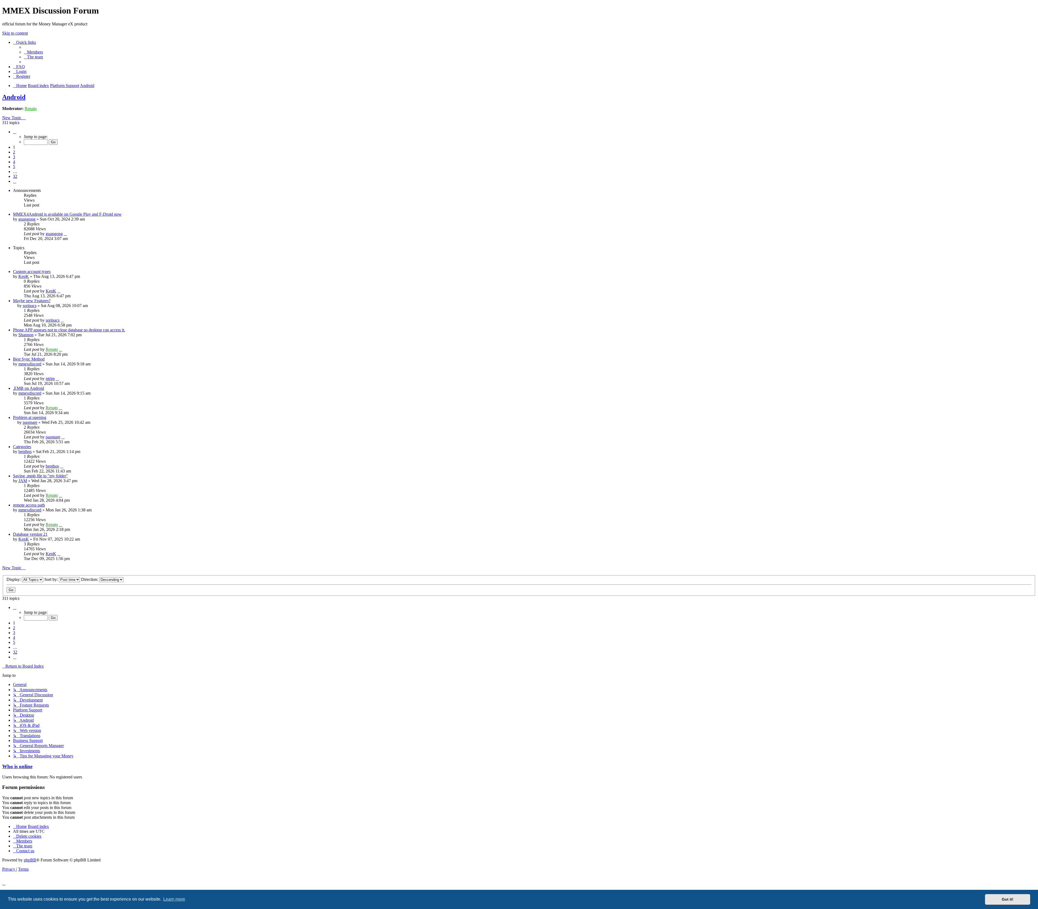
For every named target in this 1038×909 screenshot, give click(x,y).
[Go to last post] (65, 233)
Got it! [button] (1007, 899)
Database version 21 (30, 534)
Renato (31, 108)
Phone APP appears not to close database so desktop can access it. (69, 330)
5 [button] (14, 166)
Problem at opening (29, 417)
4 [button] (14, 161)
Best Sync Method (29, 359)
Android (13, 97)
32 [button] (15, 176)
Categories (22, 446)
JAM (22, 480)
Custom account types (32, 271)
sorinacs (29, 305)
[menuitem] (33, 52)
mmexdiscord (29, 364)
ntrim (50, 378)
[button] (14, 131)
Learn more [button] (174, 899)
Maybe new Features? (32, 300)
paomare (30, 422)
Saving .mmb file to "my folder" (40, 476)
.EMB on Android (28, 388)
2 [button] (14, 152)
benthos (25, 451)
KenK (23, 276)
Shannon (26, 334)
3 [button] (14, 157)
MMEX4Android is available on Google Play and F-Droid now (67, 214)
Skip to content (15, 33)
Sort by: (51, 579)
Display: (14, 579)
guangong (26, 219)
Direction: (90, 579)
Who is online (17, 766)
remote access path (29, 505)
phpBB (30, 860)
